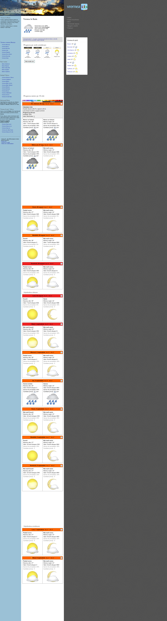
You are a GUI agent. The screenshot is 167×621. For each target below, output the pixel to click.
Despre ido (3, 141)
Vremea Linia (5, 50)
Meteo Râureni (5, 65)
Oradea (69, 65)
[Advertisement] (42, 78)
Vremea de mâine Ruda (7, 130)
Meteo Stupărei (5, 69)
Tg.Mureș (69, 68)
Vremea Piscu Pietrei (7, 54)
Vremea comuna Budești (7, 42)
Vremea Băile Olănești (7, 85)
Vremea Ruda (5, 58)
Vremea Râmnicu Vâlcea (8, 77)
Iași (68, 62)
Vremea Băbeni (5, 81)
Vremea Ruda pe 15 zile (7, 132)
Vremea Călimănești (6, 92)
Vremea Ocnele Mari (7, 96)
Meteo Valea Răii (6, 67)
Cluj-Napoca (70, 50)
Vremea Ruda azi (6, 128)
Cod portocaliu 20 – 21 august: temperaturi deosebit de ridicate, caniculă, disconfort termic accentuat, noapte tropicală (40, 39)
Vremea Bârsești (6, 44)
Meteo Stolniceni (6, 64)
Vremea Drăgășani (6, 79)
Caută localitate (73, 19)
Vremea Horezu (5, 94)
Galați (68, 59)
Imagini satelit (73, 26)
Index (70, 17)
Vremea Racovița (6, 56)
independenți (12, 119)
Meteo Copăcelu (6, 71)
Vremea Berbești (6, 89)
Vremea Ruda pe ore (7, 126)
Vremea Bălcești (6, 87)
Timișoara (70, 71)
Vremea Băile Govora (7, 83)
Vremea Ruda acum (6, 124)
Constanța (70, 53)
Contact (70, 28)
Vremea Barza (5, 46)
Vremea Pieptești (6, 52)
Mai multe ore (29, 61)
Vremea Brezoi (5, 90)
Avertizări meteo (73, 24)
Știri (69, 22)
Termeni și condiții (5, 142)
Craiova (69, 56)
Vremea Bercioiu (6, 48)
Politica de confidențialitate (7, 143)
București (69, 47)
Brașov (69, 44)
